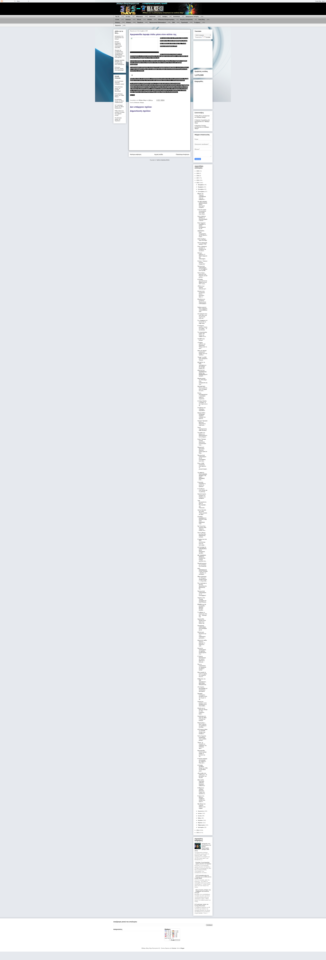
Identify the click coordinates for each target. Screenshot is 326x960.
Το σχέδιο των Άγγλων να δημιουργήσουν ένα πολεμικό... (202, 435)
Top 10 (117, 16)
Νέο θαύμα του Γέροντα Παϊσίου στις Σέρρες (202, 806)
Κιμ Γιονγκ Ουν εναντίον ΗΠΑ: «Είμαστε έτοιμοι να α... (202, 528)
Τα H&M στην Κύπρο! (201, 339)
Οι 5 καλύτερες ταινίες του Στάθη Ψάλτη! (119, 95)
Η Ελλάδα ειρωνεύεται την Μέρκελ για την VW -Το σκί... (202, 281)
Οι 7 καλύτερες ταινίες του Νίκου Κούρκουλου (119, 106)
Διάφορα (128, 19)
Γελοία (117, 19)
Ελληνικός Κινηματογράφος (166, 19)
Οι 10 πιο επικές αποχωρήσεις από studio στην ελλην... (202, 212)
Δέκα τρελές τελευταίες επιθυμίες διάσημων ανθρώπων (201, 782)
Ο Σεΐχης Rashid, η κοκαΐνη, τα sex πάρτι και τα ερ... (202, 403)
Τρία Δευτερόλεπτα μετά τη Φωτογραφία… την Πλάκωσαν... (202, 504)
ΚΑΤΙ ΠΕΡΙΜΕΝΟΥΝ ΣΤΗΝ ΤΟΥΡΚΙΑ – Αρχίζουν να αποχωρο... (202, 571)
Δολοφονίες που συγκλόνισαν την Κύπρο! (119, 37)
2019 (198, 173)
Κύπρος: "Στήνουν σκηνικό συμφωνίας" (202, 262)
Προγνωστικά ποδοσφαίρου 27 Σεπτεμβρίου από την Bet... (202, 268)
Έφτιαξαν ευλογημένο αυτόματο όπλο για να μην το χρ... (202, 696)
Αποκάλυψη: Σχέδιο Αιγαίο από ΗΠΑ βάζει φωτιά (202, 628)
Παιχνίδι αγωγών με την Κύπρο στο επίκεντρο (202, 565)
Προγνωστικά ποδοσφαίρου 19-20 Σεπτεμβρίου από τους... (202, 458)
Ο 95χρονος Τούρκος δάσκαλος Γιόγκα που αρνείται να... (202, 790)
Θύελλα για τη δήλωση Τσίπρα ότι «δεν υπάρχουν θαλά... (202, 711)
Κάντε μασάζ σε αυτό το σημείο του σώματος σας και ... (202, 674)
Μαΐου (200, 818)
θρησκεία (118, 25)
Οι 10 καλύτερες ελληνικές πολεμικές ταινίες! (119, 82)
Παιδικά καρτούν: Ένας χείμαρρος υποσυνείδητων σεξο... (202, 309)
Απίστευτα (152, 16)
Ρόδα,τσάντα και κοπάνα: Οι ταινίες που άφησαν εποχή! (119, 113)
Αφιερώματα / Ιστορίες (192, 16)
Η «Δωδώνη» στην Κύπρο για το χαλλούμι (202, 490)
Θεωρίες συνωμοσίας (186, 19)
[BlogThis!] (159, 100)
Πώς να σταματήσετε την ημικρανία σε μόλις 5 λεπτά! (202, 667)
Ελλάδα (149, 19)
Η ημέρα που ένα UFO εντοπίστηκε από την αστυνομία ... (202, 542)
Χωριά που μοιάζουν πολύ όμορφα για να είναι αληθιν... (202, 703)
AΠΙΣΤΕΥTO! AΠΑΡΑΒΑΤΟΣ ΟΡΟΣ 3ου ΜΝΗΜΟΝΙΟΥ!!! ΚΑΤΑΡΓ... (202, 373)
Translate (207, 37)
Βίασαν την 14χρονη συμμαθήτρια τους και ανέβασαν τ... (202, 196)
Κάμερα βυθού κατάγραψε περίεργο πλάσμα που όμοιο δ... (202, 415)
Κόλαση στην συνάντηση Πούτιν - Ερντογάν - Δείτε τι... (201, 294)
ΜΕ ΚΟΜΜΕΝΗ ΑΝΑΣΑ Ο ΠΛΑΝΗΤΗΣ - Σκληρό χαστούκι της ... (202, 558)
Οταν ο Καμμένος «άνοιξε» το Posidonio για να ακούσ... (202, 248)
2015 (198, 182)
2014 (198, 830)
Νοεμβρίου (201, 187)
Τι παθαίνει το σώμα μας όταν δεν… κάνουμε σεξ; (202, 614)
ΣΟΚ (173, 22)
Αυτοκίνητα (176, 16)
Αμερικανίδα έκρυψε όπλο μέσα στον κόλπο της (202, 621)
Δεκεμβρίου (201, 184)
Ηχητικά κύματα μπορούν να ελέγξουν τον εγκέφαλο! (202, 496)
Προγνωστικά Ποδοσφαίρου (158, 22)
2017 (198, 178)
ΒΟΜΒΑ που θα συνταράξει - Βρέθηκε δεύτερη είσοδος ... (202, 607)
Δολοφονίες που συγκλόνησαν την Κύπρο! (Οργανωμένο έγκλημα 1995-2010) (203, 847)
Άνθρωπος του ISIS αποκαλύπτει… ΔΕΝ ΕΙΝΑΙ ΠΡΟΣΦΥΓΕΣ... (202, 681)
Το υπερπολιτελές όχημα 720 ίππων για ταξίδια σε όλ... (202, 334)
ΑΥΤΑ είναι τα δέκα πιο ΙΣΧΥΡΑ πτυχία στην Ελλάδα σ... (202, 731)
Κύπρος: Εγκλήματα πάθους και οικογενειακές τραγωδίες (118, 44)
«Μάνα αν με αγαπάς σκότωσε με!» (202, 287)
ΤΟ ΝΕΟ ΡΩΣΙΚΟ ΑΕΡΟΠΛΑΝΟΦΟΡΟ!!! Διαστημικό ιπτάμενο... (202, 204)
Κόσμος (117, 22)
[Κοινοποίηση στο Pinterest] (164, 100)
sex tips (128, 16)
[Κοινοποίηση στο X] (160, 100)
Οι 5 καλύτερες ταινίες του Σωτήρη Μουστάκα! (119, 89)
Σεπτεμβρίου (201, 191)
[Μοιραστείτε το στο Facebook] (162, 100)
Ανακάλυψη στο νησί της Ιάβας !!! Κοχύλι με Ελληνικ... (202, 718)
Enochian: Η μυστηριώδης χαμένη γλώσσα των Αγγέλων (203, 863)
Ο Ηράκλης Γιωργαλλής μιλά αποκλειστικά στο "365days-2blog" (202, 121)
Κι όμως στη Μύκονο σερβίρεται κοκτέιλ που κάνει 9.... (201, 798)
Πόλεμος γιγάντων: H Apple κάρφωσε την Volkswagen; (202, 255)
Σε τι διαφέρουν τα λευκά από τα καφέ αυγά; (202, 322)
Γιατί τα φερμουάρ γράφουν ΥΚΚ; (202, 243)
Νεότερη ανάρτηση (135, 154)
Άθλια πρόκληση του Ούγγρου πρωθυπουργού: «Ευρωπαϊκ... (202, 578)
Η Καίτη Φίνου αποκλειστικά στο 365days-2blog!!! (202, 116)
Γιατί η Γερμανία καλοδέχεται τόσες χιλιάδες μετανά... (202, 738)
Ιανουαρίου (201, 827)
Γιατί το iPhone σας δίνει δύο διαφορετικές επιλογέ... (202, 535)
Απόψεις (164, 16)
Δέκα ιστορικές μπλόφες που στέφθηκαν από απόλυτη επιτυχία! (203, 891)
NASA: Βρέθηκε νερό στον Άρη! (202, 239)
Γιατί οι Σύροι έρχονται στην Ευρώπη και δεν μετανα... (202, 275)
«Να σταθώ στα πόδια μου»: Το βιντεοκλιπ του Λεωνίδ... (202, 775)
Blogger (182, 948)
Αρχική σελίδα (158, 154)
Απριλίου (200, 820)
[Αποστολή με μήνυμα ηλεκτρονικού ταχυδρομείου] (157, 100)
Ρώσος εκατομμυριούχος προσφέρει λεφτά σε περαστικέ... (202, 395)
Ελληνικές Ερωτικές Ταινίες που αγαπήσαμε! (119, 69)
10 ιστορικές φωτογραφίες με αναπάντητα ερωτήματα (202, 689)
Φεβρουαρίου (201, 825)
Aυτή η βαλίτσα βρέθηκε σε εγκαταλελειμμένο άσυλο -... (202, 218)
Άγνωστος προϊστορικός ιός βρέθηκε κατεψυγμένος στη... (202, 651)
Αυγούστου (201, 811)
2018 (198, 175)
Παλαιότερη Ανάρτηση (182, 154)
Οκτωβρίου (201, 189)
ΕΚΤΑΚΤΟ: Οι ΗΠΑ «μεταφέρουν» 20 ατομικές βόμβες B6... (202, 365)
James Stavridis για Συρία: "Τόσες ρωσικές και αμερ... (202, 512)
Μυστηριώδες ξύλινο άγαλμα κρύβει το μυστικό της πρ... (202, 753)
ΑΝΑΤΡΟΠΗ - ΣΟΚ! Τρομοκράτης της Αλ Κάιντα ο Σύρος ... (202, 233)
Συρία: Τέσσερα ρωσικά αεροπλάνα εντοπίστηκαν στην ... (202, 442)
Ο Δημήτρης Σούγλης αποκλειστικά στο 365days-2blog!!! (202, 127)
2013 (198, 832)
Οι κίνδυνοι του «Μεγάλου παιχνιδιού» (202, 409)
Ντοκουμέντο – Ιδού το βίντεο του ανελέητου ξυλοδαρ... (202, 725)
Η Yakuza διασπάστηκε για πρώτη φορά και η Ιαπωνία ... (202, 659)
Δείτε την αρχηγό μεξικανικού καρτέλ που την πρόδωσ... (202, 352)
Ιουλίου (200, 813)
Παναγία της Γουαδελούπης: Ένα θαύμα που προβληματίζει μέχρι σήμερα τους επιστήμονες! (120, 54)
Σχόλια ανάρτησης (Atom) (163, 160)
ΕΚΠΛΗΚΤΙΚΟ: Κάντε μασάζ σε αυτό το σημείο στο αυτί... (202, 388)
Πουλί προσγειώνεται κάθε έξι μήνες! (202, 429)
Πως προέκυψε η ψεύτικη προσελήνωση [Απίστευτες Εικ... (202, 585)
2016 (198, 180)
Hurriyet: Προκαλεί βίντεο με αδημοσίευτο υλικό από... (202, 423)
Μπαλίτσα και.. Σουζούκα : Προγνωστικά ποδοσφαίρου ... (202, 302)
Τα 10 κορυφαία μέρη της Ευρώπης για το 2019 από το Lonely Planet (203, 877)
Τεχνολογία (184, 22)
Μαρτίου (200, 822)
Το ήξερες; (197, 22)
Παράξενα (140, 22)
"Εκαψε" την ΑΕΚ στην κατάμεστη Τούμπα (202, 358)
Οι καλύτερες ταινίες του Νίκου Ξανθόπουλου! (119, 101)
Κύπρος (128, 22)
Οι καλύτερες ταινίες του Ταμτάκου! (118, 119)
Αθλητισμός (139, 16)
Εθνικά (139, 19)
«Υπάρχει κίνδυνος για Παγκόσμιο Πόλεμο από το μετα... (202, 345)
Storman (174, 948)
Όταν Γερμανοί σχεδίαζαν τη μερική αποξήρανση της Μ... (202, 225)
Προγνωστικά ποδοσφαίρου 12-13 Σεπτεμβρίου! (202, 593)
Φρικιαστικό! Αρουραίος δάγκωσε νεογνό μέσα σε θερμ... (202, 450)
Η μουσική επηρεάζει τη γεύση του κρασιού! (202, 484)
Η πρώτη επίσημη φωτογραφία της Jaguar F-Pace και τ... (202, 761)
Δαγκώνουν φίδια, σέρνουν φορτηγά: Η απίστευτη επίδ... (202, 643)
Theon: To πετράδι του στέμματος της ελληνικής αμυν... (202, 745)
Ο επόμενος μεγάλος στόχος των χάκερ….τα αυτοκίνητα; (202, 328)
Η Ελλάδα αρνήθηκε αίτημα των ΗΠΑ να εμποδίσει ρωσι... (202, 768)
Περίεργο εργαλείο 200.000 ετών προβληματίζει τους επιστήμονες (119, 62)
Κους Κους (202, 19)
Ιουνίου (200, 815)
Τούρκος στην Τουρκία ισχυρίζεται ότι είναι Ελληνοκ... (202, 600)
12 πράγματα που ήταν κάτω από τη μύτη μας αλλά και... (202, 316)
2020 (198, 171)
